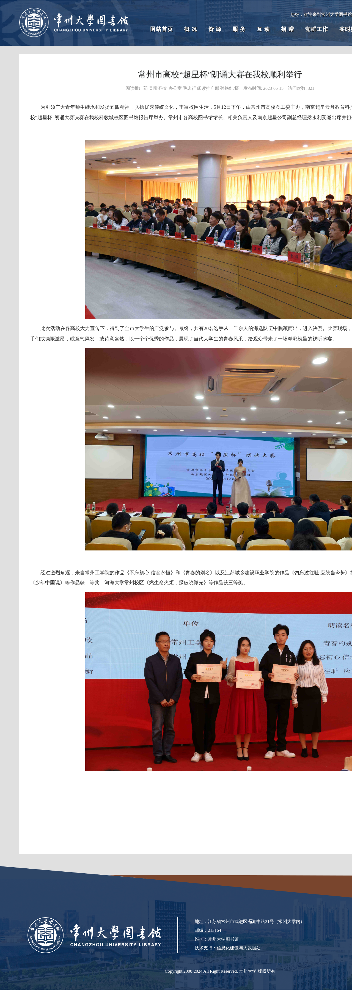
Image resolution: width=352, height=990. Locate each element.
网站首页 (161, 29)
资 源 (214, 29)
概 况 (190, 29)
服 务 (239, 29)
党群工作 (316, 29)
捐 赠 (287, 29)
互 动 (263, 29)
